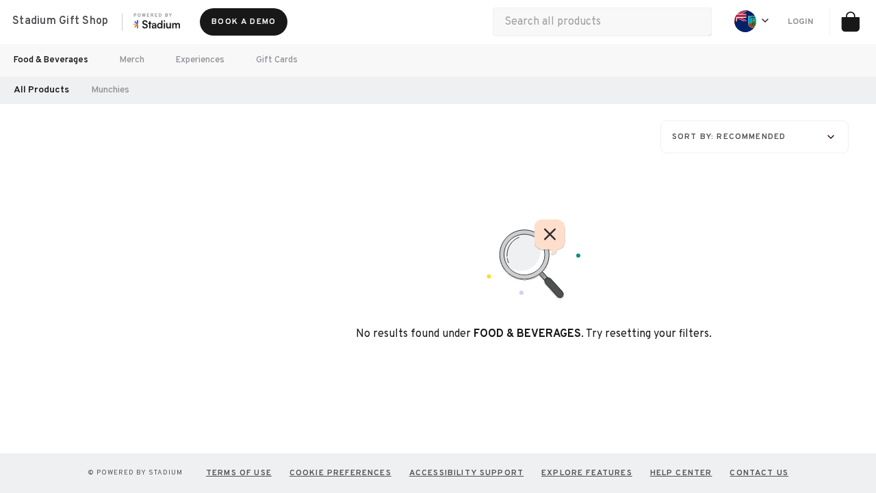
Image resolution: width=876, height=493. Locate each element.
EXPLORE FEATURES (586, 473)
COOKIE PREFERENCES (340, 473)
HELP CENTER (681, 473)
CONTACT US (759, 473)
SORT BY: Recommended (729, 136)
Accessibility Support (466, 473)
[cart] (850, 22)
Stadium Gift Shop (60, 21)
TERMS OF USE (239, 473)
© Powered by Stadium (135, 472)
